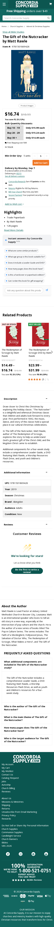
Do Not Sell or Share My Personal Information (25, 825)
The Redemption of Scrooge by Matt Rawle (12, 352)
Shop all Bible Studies (13, 31)
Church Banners (10, 838)
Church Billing (8, 788)
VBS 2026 (7, 845)
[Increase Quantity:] (46, 156)
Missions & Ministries (13, 801)
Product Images (27, 105)
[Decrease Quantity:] (34, 156)
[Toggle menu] (4, 4)
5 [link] (43, 379)
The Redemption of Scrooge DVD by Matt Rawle (40, 352)
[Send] (46, 290)
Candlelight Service (11, 835)
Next (51, 352)
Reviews (6, 791)
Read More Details (13, 230)
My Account (8, 764)
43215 (18, 173)
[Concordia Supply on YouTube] (46, 854)
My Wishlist (7, 771)
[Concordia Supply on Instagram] (20, 854)
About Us (6, 798)
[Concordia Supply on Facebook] (8, 854)
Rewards (6, 818)
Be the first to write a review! (27, 571)
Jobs (4, 781)
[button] (27, 399)
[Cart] (51, 4)
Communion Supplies (12, 832)
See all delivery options (15, 176)
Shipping (6, 805)
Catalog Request (10, 777)
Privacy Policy (9, 815)
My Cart (6, 767)
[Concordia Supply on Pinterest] (33, 854)
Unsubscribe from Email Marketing (19, 811)
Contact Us (7, 774)
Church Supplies (10, 828)
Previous (2, 352)
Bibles (5, 842)
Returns (6, 808)
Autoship (6, 784)
